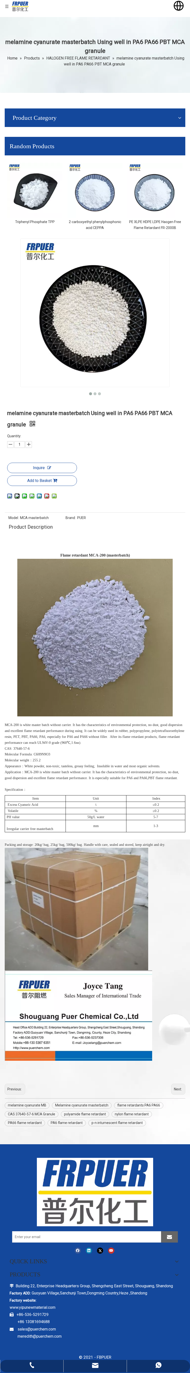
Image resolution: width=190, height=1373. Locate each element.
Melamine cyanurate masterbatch (81, 1105)
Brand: (71, 518)
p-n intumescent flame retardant (117, 1123)
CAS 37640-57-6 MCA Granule (31, 1114)
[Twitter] (100, 1251)
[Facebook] (78, 1251)
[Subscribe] (169, 1237)
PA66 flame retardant (25, 1123)
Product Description (31, 527)
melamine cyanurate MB (27, 1105)
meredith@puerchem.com (40, 1336)
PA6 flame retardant (67, 1123)
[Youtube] (111, 1251)
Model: (13, 518)
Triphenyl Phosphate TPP (35, 222)
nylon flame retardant (132, 1114)
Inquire (39, 467)
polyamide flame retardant (85, 1114)
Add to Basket (39, 480)
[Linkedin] (89, 1251)
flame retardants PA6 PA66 (138, 1105)
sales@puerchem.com (37, 1329)
